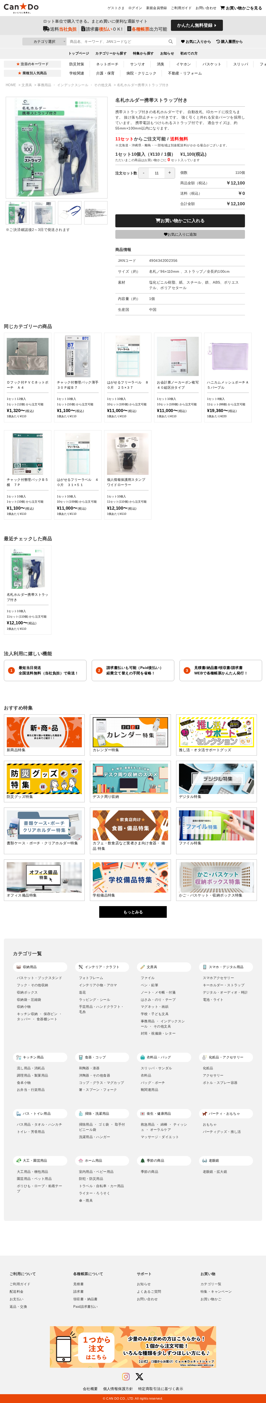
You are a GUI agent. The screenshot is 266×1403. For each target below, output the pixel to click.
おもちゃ (210, 1124)
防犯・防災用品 (91, 1179)
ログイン (135, 8)
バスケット (212, 64)
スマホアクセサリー (218, 978)
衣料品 (146, 1075)
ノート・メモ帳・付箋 (158, 992)
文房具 (27, 85)
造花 (82, 992)
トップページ (78, 53)
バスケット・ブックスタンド (39, 978)
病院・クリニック (141, 73)
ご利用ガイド (181, 8)
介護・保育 (105, 73)
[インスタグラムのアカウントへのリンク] (126, 1376)
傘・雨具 (86, 1200)
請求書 (78, 1292)
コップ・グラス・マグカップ (101, 1083)
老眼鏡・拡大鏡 (215, 1172)
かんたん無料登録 (194, 25)
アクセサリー (213, 1075)
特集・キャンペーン (216, 1292)
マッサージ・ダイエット (160, 1137)
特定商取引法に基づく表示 (160, 1389)
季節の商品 (149, 1172)
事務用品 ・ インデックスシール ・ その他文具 (74, 85)
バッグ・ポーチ (153, 1083)
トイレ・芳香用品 (31, 1132)
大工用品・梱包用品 (32, 1172)
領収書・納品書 (85, 1299)
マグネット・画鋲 (155, 1007)
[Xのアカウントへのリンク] (139, 1376)
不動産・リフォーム (185, 73)
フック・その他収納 (32, 985)
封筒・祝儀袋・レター (158, 1033)
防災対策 (76, 64)
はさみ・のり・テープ (158, 1000)
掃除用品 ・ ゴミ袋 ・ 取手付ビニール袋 (102, 1127)
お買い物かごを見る (244, 8)
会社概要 (90, 1389)
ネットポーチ (107, 64)
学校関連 (76, 73)
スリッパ (240, 64)
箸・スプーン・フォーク (98, 1090)
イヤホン (183, 64)
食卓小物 (24, 1083)
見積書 (78, 1284)
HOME (11, 85)
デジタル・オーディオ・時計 (225, 992)
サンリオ (137, 64)
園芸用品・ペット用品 (34, 1179)
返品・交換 (18, 1307)
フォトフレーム (91, 978)
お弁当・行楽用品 (31, 1090)
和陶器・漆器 (89, 1068)
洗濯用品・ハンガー (94, 1137)
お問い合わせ (206, 8)
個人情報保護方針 (118, 1389)
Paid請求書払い (85, 1307)
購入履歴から (232, 41)
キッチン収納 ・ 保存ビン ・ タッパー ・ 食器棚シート (39, 1016)
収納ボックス (27, 992)
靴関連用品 (149, 1090)
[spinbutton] (156, 173)
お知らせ (167, 53)
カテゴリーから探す (111, 53)
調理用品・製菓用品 (32, 1075)
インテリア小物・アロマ (98, 985)
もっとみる (133, 912)
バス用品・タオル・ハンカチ (39, 1124)
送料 (63, 29)
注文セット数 (126, 173)
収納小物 (24, 1007)
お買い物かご (211, 1299)
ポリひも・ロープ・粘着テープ (39, 1188)
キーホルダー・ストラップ (224, 985)
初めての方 (189, 53)
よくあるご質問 (149, 1292)
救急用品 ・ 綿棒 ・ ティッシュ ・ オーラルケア (164, 1127)
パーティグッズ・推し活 (222, 1132)
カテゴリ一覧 (211, 1284)
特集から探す (143, 53)
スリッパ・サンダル (156, 1068)
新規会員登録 (156, 8)
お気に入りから (198, 41)
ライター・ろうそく (94, 1193)
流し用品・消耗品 (31, 1068)
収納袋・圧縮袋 (29, 1000)
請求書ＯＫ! (104, 29)
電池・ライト (213, 1000)
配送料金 (17, 1292)
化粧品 (208, 1068)
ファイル (148, 978)
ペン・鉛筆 (149, 985)
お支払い (17, 1299)
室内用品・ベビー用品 (96, 1172)
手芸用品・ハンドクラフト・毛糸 (101, 1009)
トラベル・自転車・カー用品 (101, 1186)
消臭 (160, 64)
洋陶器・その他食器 (94, 1075)
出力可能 (149, 29)
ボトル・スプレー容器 (220, 1083)
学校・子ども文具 (155, 1014)
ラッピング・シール (94, 1000)
